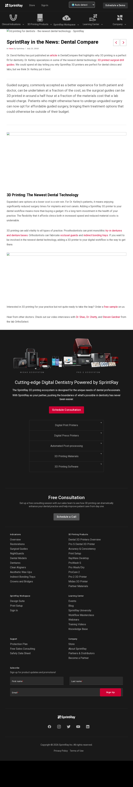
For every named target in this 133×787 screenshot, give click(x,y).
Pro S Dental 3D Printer (81, 544)
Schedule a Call (66, 516)
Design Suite (17, 601)
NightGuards (17, 553)
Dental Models (18, 558)
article (53, 55)
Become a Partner (78, 658)
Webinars (73, 619)
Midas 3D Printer (78, 581)
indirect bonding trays (96, 235)
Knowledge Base (78, 629)
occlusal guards (69, 235)
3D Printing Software (66, 466)
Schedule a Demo (115, 5)
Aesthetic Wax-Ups (21, 572)
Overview (15, 539)
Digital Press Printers (66, 435)
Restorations (17, 544)
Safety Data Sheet (20, 653)
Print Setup (74, 553)
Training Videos (77, 624)
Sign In (44, 5)
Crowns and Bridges (21, 581)
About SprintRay (77, 648)
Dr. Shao (80, 317)
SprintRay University (79, 610)
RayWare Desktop (78, 558)
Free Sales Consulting (22, 648)
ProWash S (74, 562)
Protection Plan (19, 644)
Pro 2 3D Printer (77, 576)
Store (32, 5)
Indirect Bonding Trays (22, 576)
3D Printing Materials (66, 456)
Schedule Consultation (66, 409)
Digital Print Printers (66, 425)
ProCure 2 (74, 572)
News (11, 49)
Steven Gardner (111, 317)
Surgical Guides (19, 548)
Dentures (15, 562)
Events (72, 601)
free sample (110, 306)
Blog (71, 605)
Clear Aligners (18, 567)
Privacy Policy (61, 750)
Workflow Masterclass (81, 615)
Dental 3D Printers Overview (84, 539)
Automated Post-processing (66, 445)
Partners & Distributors (81, 653)
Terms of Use (77, 750)
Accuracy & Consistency (82, 548)
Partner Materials (78, 586)
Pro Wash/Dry (76, 567)
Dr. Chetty (91, 317)
